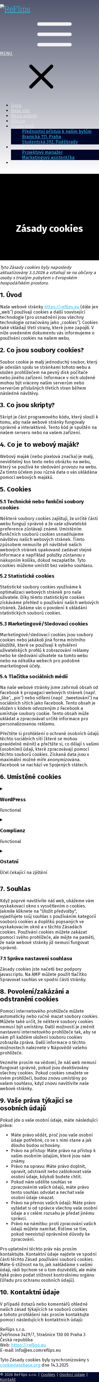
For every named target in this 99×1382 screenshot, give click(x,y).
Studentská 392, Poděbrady (50, 141)
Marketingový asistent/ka (48, 157)
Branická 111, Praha (41, 136)
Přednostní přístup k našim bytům (57, 131)
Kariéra (18, 147)
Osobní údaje (72, 1374)
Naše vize (20, 110)
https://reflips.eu (61, 306)
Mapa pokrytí (24, 115)
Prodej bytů (22, 126)
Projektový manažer (42, 152)
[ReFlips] (15, 9)
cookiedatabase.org (20, 1365)
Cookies (48, 1374)
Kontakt (19, 162)
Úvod (16, 105)
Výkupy (18, 121)
